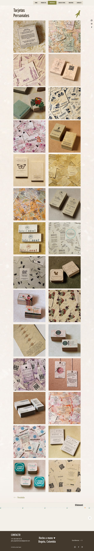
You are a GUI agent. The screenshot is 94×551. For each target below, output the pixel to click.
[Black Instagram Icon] (92, 24)
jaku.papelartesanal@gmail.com (20, 541)
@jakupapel (79, 505)
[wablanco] (75, 547)
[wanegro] (92, 20)
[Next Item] (90, 518)
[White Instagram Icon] (82, 547)
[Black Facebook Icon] (92, 27)
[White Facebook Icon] (78, 547)
